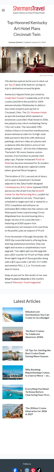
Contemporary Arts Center (18, 187)
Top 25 (12, 84)
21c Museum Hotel (36, 112)
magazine (26, 282)
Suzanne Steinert (16, 42)
